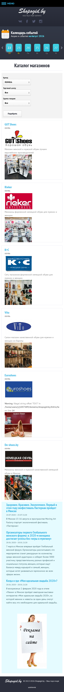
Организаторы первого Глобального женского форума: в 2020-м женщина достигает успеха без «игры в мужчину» (28, 535)
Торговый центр (9, 88)
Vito (7, 313)
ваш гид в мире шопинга (32, 15)
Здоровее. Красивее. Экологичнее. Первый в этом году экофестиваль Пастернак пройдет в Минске (31, 508)
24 (28, 48)
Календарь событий (24, 32)
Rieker (8, 187)
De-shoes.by (11, 445)
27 (56, 48)
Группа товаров (9, 98)
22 (9, 48)
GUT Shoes (10, 124)
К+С (7, 250)
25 (37, 48)
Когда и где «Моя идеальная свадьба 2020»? (31, 581)
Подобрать (12, 113)
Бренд (5, 77)
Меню (10, 3)
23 (18, 48)
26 (46, 48)
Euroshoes (10, 375)
